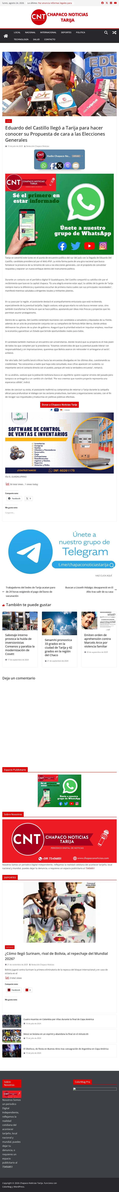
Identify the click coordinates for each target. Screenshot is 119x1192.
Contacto (49, 39)
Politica (80, 32)
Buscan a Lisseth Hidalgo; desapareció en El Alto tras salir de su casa (89, 589)
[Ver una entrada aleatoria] (114, 32)
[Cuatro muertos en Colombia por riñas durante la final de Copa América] (11, 1021)
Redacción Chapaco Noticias (37, 146)
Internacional (48, 32)
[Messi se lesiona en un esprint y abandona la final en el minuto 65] (11, 1036)
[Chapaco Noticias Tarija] (5, 36)
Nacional (30, 32)
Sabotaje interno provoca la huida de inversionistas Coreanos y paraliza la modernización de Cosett (20, 644)
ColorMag (7, 1186)
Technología (21, 39)
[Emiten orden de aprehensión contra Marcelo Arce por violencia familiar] (99, 613)
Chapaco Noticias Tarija (31, 1183)
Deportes (66, 32)
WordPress (19, 1186)
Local (17, 32)
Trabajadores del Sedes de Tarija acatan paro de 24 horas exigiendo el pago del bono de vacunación (30, 592)
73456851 (90, 868)
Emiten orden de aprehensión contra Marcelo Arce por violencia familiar (97, 640)
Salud (36, 39)
